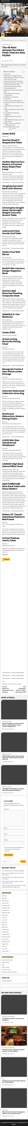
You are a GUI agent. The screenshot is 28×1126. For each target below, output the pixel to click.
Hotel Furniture (5, 962)
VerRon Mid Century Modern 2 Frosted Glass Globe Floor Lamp (14, 78)
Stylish (19, 684)
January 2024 (5, 951)
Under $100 (7, 74)
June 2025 (4, 920)
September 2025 (6, 912)
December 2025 (6, 905)
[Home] (3, 35)
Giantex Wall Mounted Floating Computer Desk (12, 94)
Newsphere (21, 1122)
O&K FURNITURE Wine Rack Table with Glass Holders (14, 120)
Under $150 (8, 98)
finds (11, 684)
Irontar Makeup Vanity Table (12, 127)
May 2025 (4, 922)
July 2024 (4, 946)
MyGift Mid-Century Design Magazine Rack (13, 90)
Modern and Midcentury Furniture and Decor (8, 689)
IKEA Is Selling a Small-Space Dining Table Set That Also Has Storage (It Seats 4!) (13, 757)
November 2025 (6, 908)
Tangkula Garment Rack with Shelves (13, 81)
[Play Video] (6, 559)
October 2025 (5, 910)
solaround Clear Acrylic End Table (12, 86)
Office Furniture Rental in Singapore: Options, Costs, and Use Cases (13, 1112)
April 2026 (4, 898)
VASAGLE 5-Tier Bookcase (11, 97)
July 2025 (4, 917)
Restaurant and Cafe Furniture (9, 972)
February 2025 (5, 929)
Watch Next (14, 128)
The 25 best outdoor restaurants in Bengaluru (13, 870)
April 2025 (4, 924)
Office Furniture (5, 967)
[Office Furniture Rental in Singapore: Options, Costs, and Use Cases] (14, 1098)
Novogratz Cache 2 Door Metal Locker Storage (14, 103)
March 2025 (5, 927)
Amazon (7, 684)
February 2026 (5, 900)
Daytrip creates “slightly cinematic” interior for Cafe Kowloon (13, 1050)
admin (11, 60)
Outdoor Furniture (6, 969)
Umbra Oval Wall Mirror (10, 88)
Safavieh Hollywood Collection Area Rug (14, 106)
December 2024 (6, 934)
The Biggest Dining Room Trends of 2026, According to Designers (13, 789)
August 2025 (5, 915)
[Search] (26, 34)
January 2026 (5, 903)
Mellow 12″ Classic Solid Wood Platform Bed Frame (13, 124)
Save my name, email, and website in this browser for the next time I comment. (13, 849)
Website (6, 840)
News (3, 965)
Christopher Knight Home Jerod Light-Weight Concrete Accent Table (14, 83)
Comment (7, 809)
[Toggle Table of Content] (22, 72)
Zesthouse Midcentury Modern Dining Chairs (14, 110)
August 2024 (5, 944)
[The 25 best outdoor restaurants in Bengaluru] (14, 1004)
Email (5, 834)
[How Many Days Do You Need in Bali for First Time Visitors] (14, 1067)
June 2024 (4, 949)
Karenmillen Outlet (6, 981)
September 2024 (6, 941)
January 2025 (5, 932)
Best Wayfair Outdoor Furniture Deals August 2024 (20, 689)
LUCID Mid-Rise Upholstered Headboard (12, 113)
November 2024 (6, 936)
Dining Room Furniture (6, 44)
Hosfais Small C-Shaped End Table (13, 76)
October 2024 (5, 939)
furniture (15, 684)
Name (6, 828)
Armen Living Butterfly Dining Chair (13, 100)
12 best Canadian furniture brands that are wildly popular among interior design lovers (13, 725)
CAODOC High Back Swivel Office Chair (13, 117)
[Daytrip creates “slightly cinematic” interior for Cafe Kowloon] (14, 1036)
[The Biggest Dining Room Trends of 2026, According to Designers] (14, 775)
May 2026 (4, 896)
